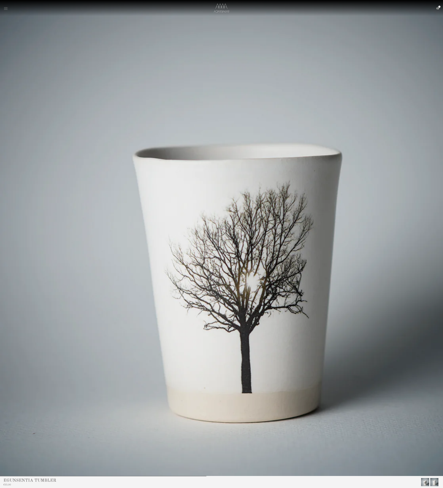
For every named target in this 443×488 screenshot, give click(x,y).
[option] (425, 482)
